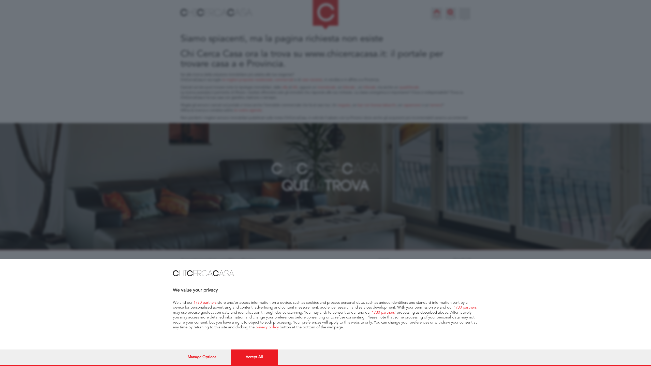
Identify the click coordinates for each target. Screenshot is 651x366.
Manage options (202, 357)
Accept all (254, 357)
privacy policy (267, 327)
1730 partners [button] (205, 303)
